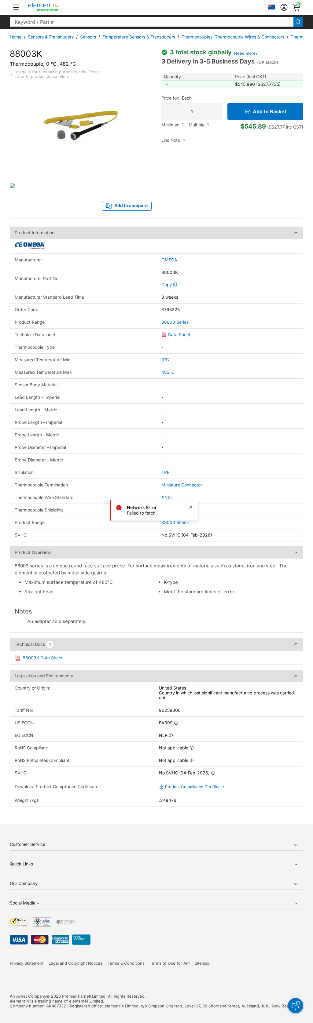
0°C (165, 359)
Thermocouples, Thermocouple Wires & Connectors (233, 36)
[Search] (298, 22)
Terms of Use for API (170, 963)
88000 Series (175, 322)
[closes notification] (190, 507)
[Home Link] (54, 7)
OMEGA (169, 259)
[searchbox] (151, 22)
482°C (168, 372)
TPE (165, 472)
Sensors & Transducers (51, 36)
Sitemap (202, 963)
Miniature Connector (181, 484)
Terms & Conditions (126, 963)
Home (15, 36)
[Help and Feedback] (295, 1005)
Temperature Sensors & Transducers (138, 36)
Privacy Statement (26, 963)
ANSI (166, 497)
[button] (16, 7)
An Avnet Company (28, 996)
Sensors (88, 36)
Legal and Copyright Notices (75, 963)
